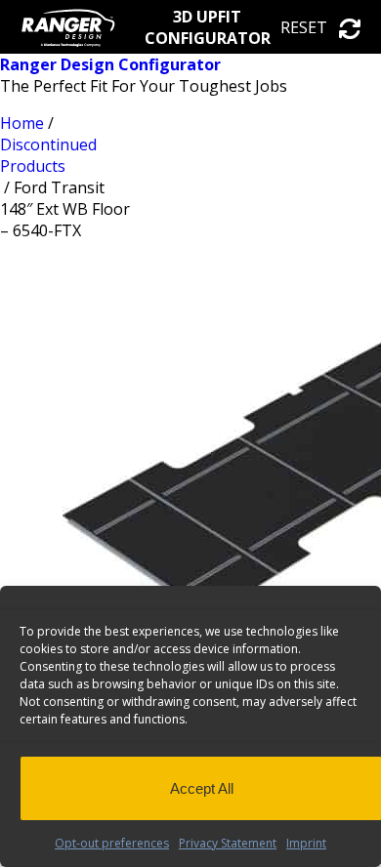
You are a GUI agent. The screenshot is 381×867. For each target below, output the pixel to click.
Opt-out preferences (112, 843)
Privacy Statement (227, 843)
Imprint (306, 843)
